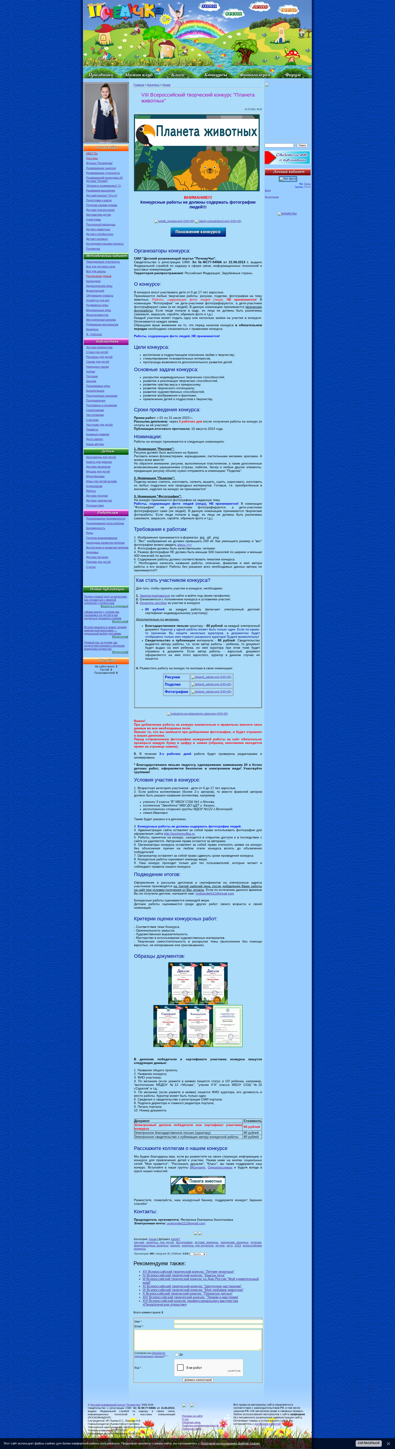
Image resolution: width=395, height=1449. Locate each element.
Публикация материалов (102, 324)
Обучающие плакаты (99, 295)
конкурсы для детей (160, 1242)
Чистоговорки (95, 415)
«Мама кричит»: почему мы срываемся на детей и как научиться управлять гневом (102, 615)
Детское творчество (99, 500)
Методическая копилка (101, 319)
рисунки (139, 1242)
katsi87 (175, 1239)
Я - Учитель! (94, 334)
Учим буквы (93, 219)
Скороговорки (95, 410)
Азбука (90, 371)
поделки (256, 1242)
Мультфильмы (95, 476)
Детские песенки (97, 495)
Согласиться (368, 1443)
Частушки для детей (99, 424)
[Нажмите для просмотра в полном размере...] (197, 190)
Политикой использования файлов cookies (230, 1443)
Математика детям (98, 214)
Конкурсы (92, 329)
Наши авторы (95, 444)
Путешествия (95, 505)
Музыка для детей (98, 471)
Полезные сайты (191, 1428)
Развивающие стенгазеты (103, 173)
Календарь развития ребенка (105, 542)
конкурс (175, 1245)
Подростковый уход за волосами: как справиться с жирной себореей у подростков (105, 600)
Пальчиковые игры (98, 386)
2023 (238, 1245)
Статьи (91, 567)
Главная (138, 85)
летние (220, 1245)
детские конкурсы (206, 1242)
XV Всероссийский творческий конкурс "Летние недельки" (188, 1271)
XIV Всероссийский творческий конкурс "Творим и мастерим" (191, 1297)
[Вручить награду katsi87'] (200, 1233)
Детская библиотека (99, 347)
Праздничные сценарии (101, 395)
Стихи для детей (97, 352)
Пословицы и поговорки (101, 405)
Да (181, 1354)
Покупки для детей (98, 562)
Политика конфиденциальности (200, 1425)
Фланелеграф (95, 290)
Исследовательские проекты (105, 243)
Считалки (92, 420)
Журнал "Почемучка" (99, 163)
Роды (89, 533)
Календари (93, 281)
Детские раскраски (98, 466)
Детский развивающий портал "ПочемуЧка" (115, 1404)
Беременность (95, 528)
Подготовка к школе (99, 200)
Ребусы (91, 491)
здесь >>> (184, 544)
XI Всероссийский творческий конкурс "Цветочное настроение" (192, 1286)
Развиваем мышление (100, 190)
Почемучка (93, 248)
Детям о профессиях (99, 234)
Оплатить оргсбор (153, 603)
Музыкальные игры (98, 310)
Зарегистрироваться (155, 595)
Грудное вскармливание (101, 538)
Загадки (91, 381)
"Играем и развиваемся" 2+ (103, 185)
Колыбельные (95, 390)
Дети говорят (94, 439)
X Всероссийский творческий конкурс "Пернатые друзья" (188, 1293)
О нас (185, 1419)
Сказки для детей (97, 361)
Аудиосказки (94, 486)
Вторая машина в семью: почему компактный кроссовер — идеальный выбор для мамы (105, 630)
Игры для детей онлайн (101, 481)
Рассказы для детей (99, 357)
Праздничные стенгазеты (103, 261)
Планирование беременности (105, 518)
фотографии (184, 1242)
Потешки (92, 376)
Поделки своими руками (101, 205)
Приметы (92, 429)
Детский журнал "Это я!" (101, 195)
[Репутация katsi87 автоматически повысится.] (196, 1233)
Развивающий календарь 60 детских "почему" (104, 179)
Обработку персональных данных (149, 1355)
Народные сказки (97, 366)
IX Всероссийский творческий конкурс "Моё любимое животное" (193, 1290)
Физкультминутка (97, 315)
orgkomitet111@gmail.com (215, 893)
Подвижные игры (97, 305)
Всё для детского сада (100, 266)
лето (230, 1245)
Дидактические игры (99, 286)
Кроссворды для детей (101, 457)
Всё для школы (96, 271)
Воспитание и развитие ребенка (107, 547)
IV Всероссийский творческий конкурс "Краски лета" (184, 1275)
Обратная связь (191, 1422)
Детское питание (97, 557)
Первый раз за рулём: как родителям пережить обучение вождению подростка (104, 646)
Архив (166, 85)
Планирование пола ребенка (105, 523)
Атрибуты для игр (97, 300)
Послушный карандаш (100, 224)
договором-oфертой (267, 1423)
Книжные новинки (97, 434)
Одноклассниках (220, 1167)
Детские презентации (100, 210)
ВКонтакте (197, 1167)
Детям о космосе (97, 239)
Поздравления (95, 400)
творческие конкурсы (234, 1242)
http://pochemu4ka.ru (179, 833)
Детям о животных (98, 229)
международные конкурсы (151, 1245)
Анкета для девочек (99, 462)
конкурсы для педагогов (198, 1245)
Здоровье (92, 552)
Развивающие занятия (101, 168)
